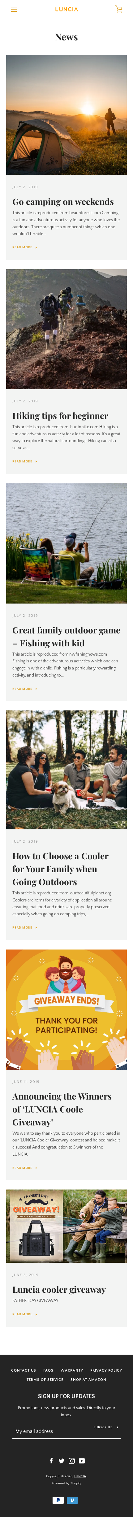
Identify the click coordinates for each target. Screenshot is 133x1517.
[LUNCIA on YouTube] (82, 1460)
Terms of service (45, 1380)
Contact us (23, 1371)
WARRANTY (72, 1371)
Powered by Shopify (66, 1483)
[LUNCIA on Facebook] (51, 1460)
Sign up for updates (66, 1396)
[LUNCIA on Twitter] (61, 1460)
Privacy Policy (106, 1371)
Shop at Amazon (88, 1380)
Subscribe (103, 1427)
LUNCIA (80, 1476)
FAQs (48, 1371)
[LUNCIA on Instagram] (72, 1460)
